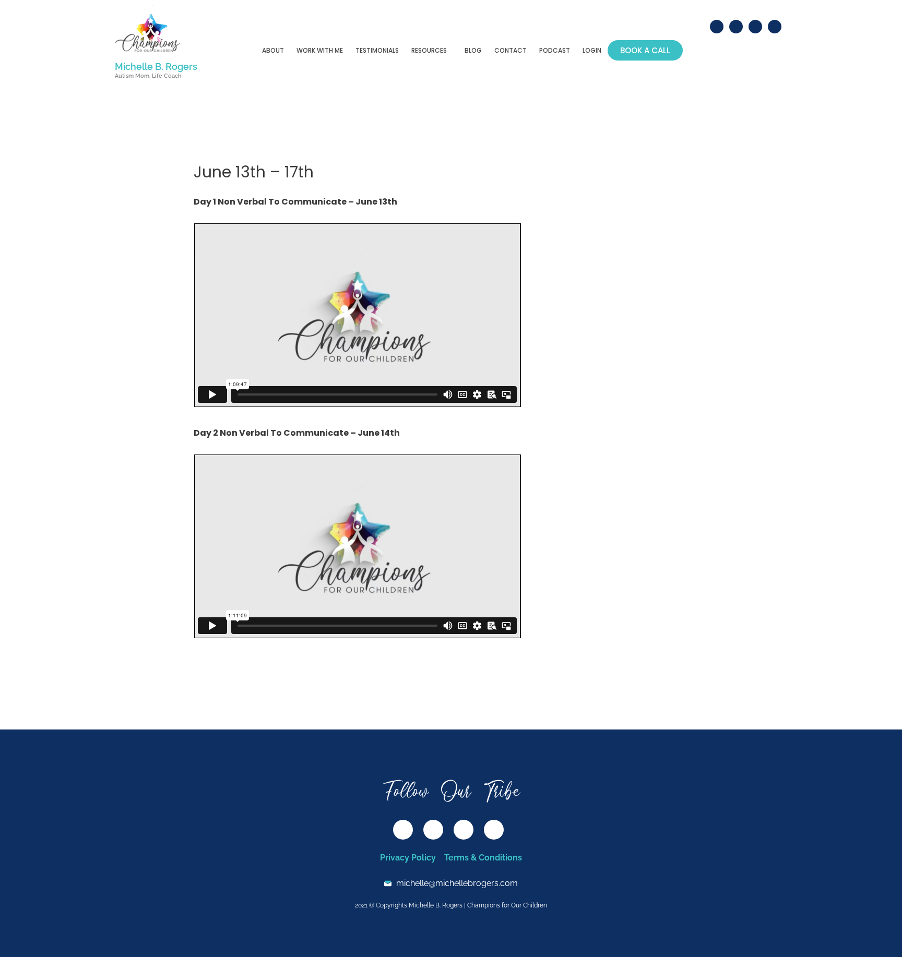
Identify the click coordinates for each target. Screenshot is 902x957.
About (273, 50)
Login (592, 50)
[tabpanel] (357, 418)
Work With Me (319, 50)
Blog (473, 50)
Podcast (554, 50)
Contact (510, 50)
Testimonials (377, 50)
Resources (429, 50)
